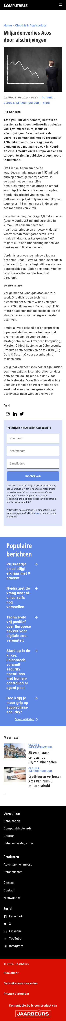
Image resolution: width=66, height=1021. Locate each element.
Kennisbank (12, 821)
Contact (9, 890)
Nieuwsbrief (12, 898)
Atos (46, 102)
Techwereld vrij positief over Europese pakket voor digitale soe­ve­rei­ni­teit (18, 629)
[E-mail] (8, 414)
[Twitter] (22, 414)
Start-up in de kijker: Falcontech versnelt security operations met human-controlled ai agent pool (18, 669)
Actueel (47, 97)
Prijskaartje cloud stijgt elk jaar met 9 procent (18, 571)
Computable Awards (18, 828)
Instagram (16, 946)
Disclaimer (11, 973)
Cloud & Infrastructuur (31, 25)
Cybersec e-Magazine (18, 843)
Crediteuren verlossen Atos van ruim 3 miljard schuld (44, 781)
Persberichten (13, 872)
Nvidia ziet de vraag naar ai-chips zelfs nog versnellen (18, 597)
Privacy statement (16, 993)
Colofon (9, 836)
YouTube (15, 938)
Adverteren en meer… (18, 864)
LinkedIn (15, 931)
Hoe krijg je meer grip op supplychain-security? (17, 705)
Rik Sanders (12, 112)
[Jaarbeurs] (33, 1012)
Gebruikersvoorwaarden (21, 983)
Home (8, 25)
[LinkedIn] (15, 414)
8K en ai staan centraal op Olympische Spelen (42, 757)
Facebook (16, 916)
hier (37, 513)
